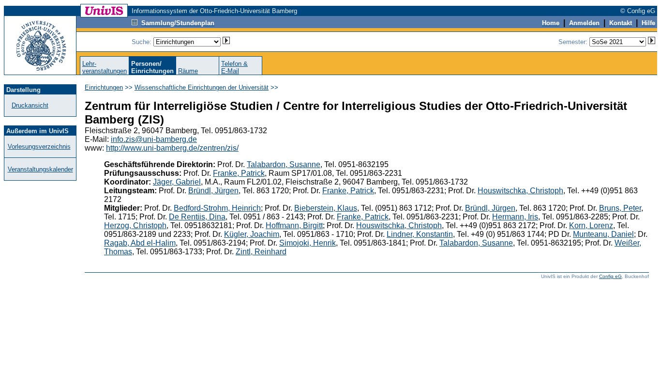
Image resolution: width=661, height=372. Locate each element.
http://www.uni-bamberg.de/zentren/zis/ (172, 148)
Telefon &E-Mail (234, 67)
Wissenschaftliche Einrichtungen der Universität (202, 87)
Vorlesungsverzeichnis (39, 146)
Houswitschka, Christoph (520, 190)
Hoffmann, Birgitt (294, 225)
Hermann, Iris (515, 217)
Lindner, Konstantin (420, 234)
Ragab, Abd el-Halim (140, 243)
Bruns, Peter (620, 208)
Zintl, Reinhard (261, 252)
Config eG (610, 276)
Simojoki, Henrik (307, 243)
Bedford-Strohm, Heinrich (217, 208)
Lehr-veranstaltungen (104, 67)
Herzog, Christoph (135, 225)
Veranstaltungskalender (40, 169)
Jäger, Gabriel (177, 182)
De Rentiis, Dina (197, 217)
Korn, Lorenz (591, 225)
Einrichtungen (104, 87)
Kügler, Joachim (251, 234)
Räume (188, 71)
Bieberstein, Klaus (325, 208)
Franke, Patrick (239, 173)
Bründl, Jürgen (213, 190)
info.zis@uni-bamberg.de (154, 139)
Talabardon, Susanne (283, 164)
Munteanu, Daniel (603, 234)
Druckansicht (30, 105)
